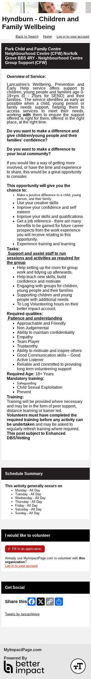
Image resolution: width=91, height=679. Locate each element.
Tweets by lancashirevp (22, 614)
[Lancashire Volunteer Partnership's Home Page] (45, 7)
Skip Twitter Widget (19, 610)
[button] (78, 666)
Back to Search (27, 36)
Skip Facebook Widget (21, 622)
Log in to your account (73, 36)
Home (47, 36)
